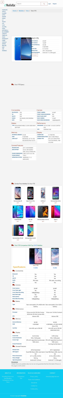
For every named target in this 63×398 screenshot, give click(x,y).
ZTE (3, 49)
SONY (3, 28)
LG (2, 20)
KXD (3, 47)
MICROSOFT (5, 38)
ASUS (3, 37)
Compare (34, 55)
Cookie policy (34, 389)
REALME (4, 45)
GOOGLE (4, 42)
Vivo (27, 11)
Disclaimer (34, 382)
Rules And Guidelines (34, 379)
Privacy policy (34, 376)
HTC (3, 23)
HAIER (3, 40)
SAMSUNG (4, 9)
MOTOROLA (5, 30)
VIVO (3, 25)
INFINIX (4, 43)
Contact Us (34, 386)
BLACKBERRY (5, 32)
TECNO (4, 21)
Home (15, 11)
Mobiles (21, 11)
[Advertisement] (36, 24)
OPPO (3, 15)
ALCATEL (4, 26)
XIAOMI (4, 16)
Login (49, 3)
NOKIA (3, 18)
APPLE (4, 11)
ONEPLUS (4, 35)
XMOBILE (4, 50)
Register (55, 3)
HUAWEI (4, 13)
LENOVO (4, 33)
